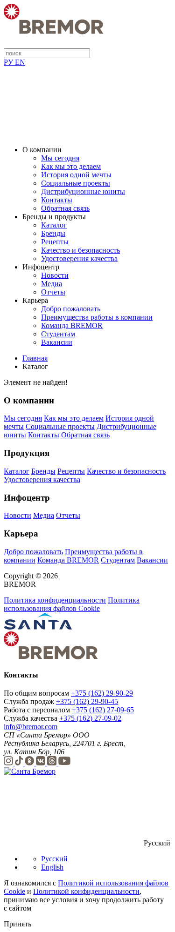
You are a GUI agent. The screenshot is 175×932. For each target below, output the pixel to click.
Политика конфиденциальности (55, 600)
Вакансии (56, 342)
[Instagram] (9, 763)
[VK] (41, 763)
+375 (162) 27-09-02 (90, 718)
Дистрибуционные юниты (83, 191)
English (52, 867)
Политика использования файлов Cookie (72, 604)
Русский (54, 859)
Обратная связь (65, 208)
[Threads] (52, 763)
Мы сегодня (60, 158)
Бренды (53, 233)
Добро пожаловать (70, 309)
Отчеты (53, 292)
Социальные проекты (75, 183)
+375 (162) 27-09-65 (103, 710)
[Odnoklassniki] (30, 763)
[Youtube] (64, 763)
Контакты (56, 200)
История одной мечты (76, 175)
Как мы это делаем (71, 166)
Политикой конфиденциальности (86, 891)
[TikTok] (20, 763)
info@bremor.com (30, 727)
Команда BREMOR (72, 325)
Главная (35, 358)
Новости (55, 275)
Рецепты (55, 242)
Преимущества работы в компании (97, 317)
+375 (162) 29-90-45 (87, 701)
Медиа (51, 284)
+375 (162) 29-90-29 (102, 693)
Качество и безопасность (80, 250)
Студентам (58, 334)
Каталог (54, 225)
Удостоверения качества (79, 258)
